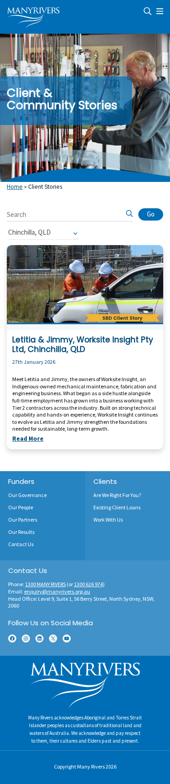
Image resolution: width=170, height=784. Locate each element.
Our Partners (22, 519)
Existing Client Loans (117, 507)
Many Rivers (91, 766)
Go (151, 214)
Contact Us (21, 544)
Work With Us (108, 519)
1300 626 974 (88, 584)
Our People (20, 507)
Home (15, 187)
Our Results (21, 531)
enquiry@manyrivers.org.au (57, 591)
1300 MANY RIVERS (45, 584)
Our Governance (27, 495)
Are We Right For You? (117, 495)
